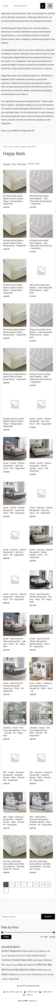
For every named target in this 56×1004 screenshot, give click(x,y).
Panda (38, 969)
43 (48, 884)
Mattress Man (45, 964)
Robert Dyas (8, 974)
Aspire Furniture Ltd (31, 951)
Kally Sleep (37, 960)
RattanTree (46, 970)
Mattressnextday (10, 969)
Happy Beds (26, 960)
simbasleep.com (39, 974)
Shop (10, 146)
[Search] (42, 6)
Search (48, 916)
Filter (6, 937)
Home (5, 146)
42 (42, 884)
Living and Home (11, 965)
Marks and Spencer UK (28, 964)
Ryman (17, 974)
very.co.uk (14, 979)
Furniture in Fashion (11, 960)
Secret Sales (26, 974)
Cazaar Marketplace (9, 955)
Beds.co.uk (45, 951)
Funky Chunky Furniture (36, 955)
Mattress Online (27, 969)
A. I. (36, 1001)
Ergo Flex (21, 955)
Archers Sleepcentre (12, 950)
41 (36, 884)
